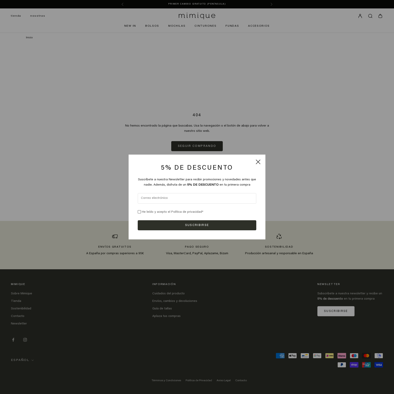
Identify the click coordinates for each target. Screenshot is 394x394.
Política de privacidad (186, 212)
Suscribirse (197, 225)
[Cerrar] (258, 162)
